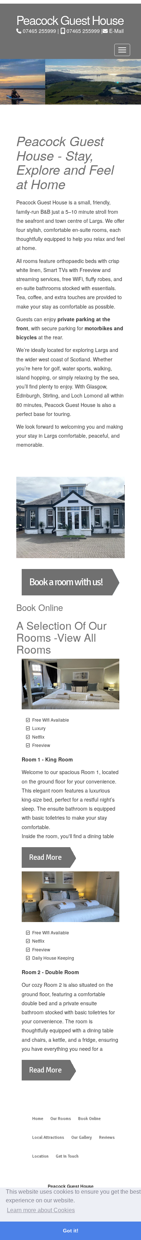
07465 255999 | (41, 30)
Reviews (107, 1137)
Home (37, 1118)
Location (40, 1156)
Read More (45, 857)
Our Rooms (60, 1118)
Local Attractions (48, 1137)
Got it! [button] (70, 1230)
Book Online (89, 1118)
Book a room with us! (66, 582)
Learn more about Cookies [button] (41, 1210)
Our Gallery (81, 1137)
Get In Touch (67, 1156)
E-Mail (116, 30)
